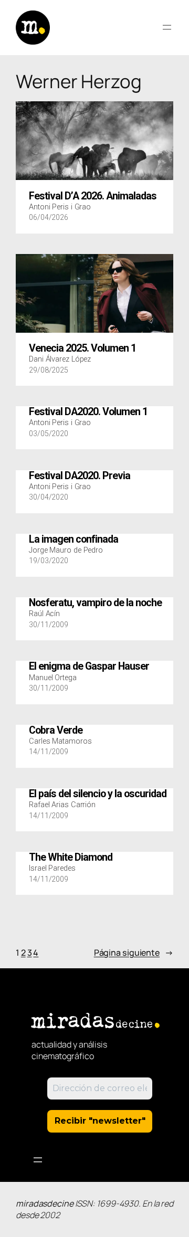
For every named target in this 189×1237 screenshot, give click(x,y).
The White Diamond (70, 857)
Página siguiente (133, 952)
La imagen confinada (73, 539)
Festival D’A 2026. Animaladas (92, 196)
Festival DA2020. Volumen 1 (88, 412)
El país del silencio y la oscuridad (97, 794)
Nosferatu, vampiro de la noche (95, 603)
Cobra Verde (55, 730)
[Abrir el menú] (167, 27)
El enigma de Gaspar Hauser (89, 666)
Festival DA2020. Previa (79, 476)
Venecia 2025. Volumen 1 (82, 348)
